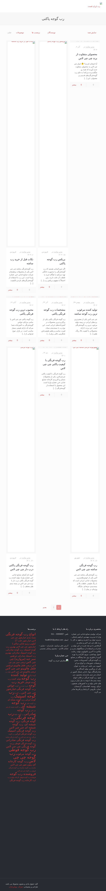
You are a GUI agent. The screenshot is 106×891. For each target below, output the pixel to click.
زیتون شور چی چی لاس (21, 764)
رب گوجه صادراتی (26, 712)
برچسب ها (36, 33)
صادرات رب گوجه (30, 768)
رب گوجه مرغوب (26, 753)
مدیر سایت (90, 47)
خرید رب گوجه (24, 683)
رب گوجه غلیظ (19, 714)
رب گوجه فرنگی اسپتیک (22, 730)
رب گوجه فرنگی (22, 715)
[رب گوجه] (95, 6)
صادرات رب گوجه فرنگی (16, 768)
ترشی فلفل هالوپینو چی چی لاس (20, 667)
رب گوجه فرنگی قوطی (25, 743)
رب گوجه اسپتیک (22, 694)
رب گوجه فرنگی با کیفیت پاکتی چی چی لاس (54, 364)
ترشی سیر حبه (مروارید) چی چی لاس (23, 659)
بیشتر (74, 85)
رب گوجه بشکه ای (16, 700)
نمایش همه (92, 33)
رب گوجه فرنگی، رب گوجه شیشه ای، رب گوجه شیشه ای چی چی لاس (22, 722)
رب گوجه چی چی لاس (23, 757)
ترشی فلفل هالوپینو (22, 665)
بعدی (44, 607)
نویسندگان (51, 33)
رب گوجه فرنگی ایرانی (25, 734)
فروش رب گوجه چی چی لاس (26, 771)
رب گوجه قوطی (22, 749)
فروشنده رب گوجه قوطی (28, 777)
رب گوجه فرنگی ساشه (13, 737)
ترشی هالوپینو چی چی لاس (23, 671)
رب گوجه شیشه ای (23, 704)
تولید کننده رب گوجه (23, 676)
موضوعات (20, 33)
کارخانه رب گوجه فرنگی (21, 780)
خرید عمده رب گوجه (21, 686)
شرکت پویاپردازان (16, 887)
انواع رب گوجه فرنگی (21, 634)
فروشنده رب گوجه (23, 774)
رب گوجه (18, 693)
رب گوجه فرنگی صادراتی (21, 739)
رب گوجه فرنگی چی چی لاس (21, 745)
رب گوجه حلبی (31, 703)
